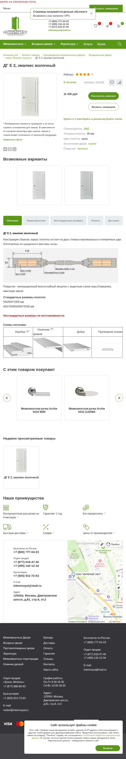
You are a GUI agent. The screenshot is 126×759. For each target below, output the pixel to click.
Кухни (101, 44)
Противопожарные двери (18, 648)
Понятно (108, 748)
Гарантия (49, 653)
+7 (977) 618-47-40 (58, 27)
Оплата (47, 648)
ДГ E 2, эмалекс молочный (21, 477)
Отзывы (48, 658)
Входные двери (42, 44)
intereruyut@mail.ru (59, 30)
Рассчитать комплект (103, 96)
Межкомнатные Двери (17, 637)
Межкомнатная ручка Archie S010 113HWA (87, 410)
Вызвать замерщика (106, 8)
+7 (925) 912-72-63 (26, 575)
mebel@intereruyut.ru (15, 710)
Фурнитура (68, 44)
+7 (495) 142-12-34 (58, 24)
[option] (30, 96)
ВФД (86, 128)
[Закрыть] (91, 13)
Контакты (49, 664)
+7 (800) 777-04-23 (58, 21)
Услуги (88, 44)
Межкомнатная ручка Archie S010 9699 (39, 410)
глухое (92, 143)
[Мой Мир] (14, 149)
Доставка (49, 643)
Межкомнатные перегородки (20, 658)
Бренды (48, 637)
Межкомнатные (13, 44)
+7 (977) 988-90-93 (14, 686)
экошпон (82, 148)
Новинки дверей (13, 664)
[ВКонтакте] (5, 149)
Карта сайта (50, 669)
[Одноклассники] (10, 149)
